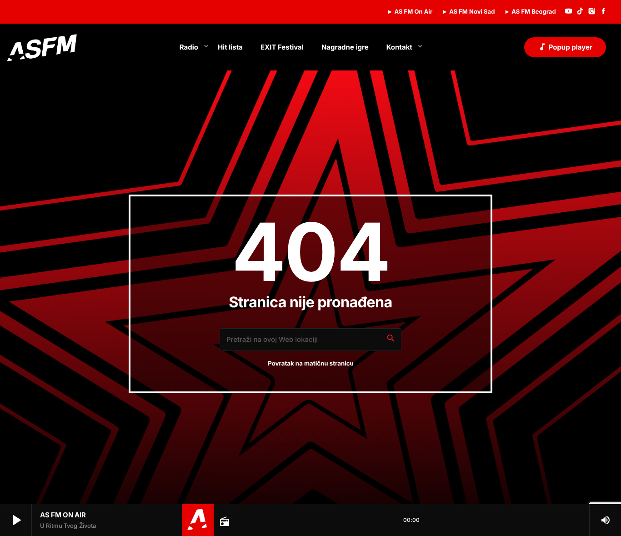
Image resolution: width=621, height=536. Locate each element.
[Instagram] (592, 12)
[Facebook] (603, 12)
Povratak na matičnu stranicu (311, 363)
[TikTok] (580, 12)
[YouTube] (568, 12)
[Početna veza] (42, 47)
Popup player (565, 46)
